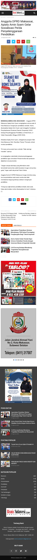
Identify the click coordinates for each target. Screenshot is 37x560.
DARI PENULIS (18, 225)
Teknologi (4, 498)
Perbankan (4, 489)
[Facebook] (11, 551)
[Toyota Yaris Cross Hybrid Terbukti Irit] (5, 446)
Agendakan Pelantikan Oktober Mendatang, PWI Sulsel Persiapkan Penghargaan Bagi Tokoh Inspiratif (23, 232)
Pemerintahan (10, 17)
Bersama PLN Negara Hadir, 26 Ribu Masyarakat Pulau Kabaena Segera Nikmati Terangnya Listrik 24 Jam (9, 216)
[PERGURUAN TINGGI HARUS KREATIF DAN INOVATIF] (5, 464)
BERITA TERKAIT (6, 225)
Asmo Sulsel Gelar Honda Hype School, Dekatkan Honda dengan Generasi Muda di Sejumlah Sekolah (23, 241)
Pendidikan (4, 484)
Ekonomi (3, 476)
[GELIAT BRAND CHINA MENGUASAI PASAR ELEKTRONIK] (5, 455)
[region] (18, 282)
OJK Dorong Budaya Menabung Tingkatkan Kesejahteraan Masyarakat (21, 250)
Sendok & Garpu (5, 495)
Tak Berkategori (5, 492)
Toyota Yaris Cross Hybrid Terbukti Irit (22, 444)
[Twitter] (21, 551)
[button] (34, 13)
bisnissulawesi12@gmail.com (22, 539)
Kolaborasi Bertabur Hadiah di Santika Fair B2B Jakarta (27, 214)
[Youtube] (26, 551)
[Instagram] (16, 551)
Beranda (3, 17)
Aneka (2, 479)
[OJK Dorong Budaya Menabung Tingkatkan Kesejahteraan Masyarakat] (5, 250)
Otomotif (3, 487)
